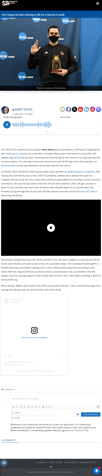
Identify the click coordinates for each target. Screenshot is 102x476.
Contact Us (41, 462)
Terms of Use (81, 430)
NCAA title (19, 157)
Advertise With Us (88, 462)
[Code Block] (39, 406)
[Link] (43, 406)
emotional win (8, 165)
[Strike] (24, 406)
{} (47, 407)
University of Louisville (16, 153)
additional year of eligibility (81, 171)
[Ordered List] (28, 406)
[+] (50, 407)
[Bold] (13, 406)
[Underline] (21, 406)
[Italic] (17, 406)
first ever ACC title (86, 191)
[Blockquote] (36, 406)
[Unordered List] (32, 406)
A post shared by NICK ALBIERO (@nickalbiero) (34, 371)
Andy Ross (23, 109)
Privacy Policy (70, 462)
